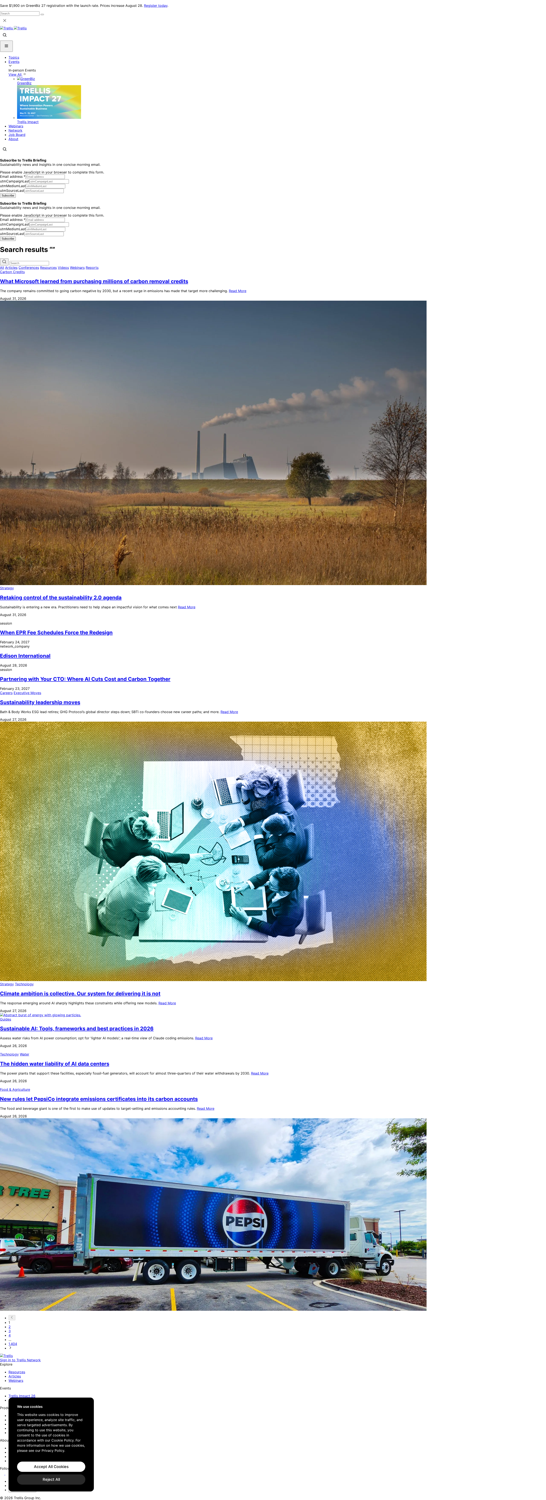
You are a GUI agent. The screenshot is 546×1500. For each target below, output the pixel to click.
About (13, 139)
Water (24, 1054)
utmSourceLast (12, 190)
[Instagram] (8, 1473)
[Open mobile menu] (6, 46)
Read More (237, 291)
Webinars (16, 126)
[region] (51, 1444)
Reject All (51, 1479)
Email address (12, 176)
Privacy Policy (53, 1450)
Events (14, 62)
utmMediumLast (13, 186)
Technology (24, 984)
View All (16, 74)
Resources (48, 267)
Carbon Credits (12, 272)
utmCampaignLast (14, 181)
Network (15, 130)
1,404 (13, 1344)
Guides (5, 1019)
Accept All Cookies (51, 1466)
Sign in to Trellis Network (20, 1360)
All (2, 267)
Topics (14, 57)
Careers (6, 693)
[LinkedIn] (2, 1473)
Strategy (7, 588)
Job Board (17, 135)
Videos (63, 267)
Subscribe (8, 195)
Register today (155, 5)
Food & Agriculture (15, 1089)
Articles (11, 267)
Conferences (29, 267)
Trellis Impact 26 (22, 1396)
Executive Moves (27, 693)
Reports (92, 267)
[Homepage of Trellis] (6, 1356)
